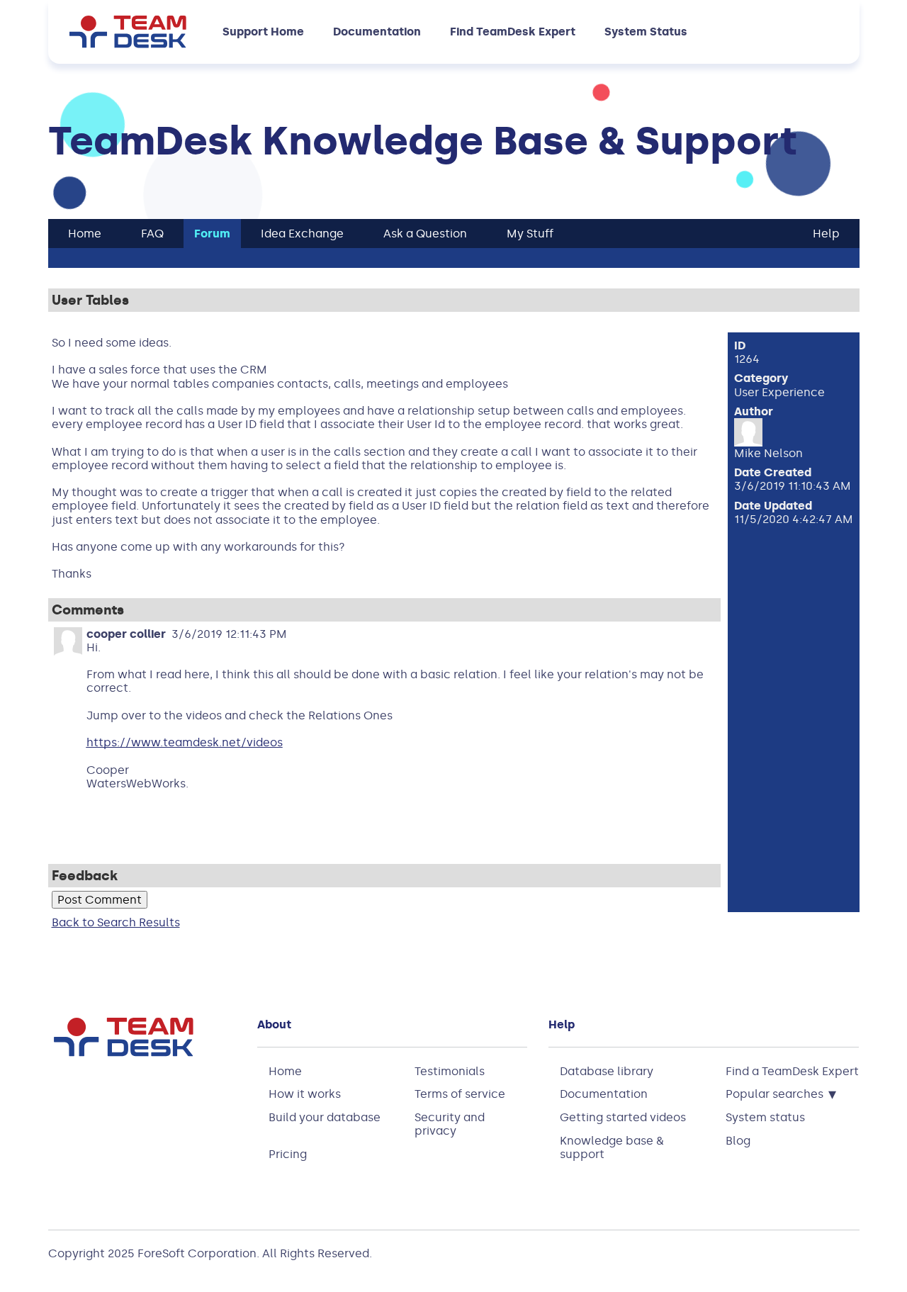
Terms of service (460, 1094)
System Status (645, 31)
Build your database (325, 1117)
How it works (305, 1094)
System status (765, 1117)
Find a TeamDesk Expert (792, 1071)
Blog (738, 1140)
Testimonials (450, 1071)
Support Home (263, 31)
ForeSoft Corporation (197, 1253)
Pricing (288, 1154)
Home (285, 1071)
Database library (606, 1071)
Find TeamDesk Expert (512, 31)
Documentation (377, 31)
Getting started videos (623, 1117)
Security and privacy (450, 1124)
